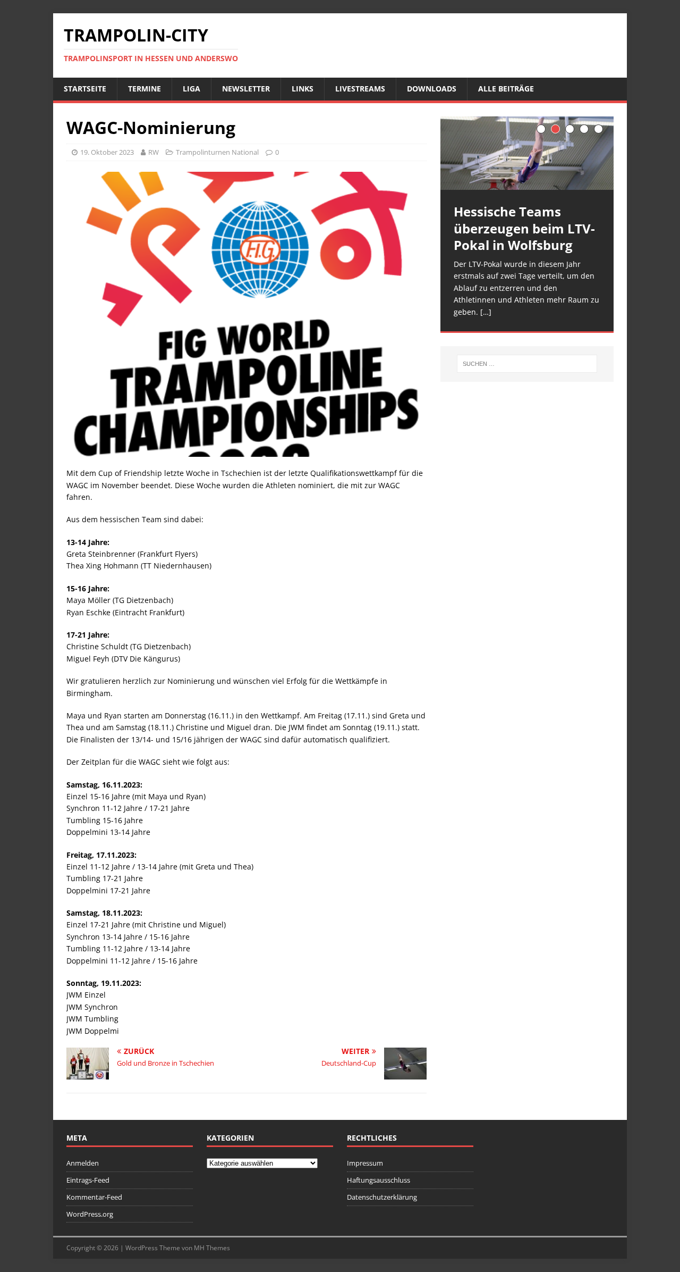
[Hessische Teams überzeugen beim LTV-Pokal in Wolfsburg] (527, 153)
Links (302, 88)
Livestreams (360, 88)
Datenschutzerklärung (382, 1197)
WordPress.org (89, 1214)
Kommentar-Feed (94, 1197)
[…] (485, 312)
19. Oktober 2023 (107, 152)
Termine (144, 88)
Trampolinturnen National (217, 152)
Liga (191, 88)
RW (153, 152)
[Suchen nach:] (527, 364)
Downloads (431, 88)
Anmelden (82, 1163)
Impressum (365, 1163)
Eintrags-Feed (87, 1180)
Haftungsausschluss (378, 1180)
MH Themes (212, 1247)
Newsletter (246, 88)
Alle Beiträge (506, 88)
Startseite (85, 88)
